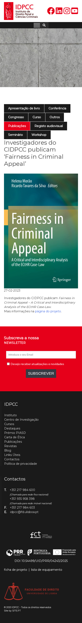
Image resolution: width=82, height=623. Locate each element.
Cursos (9, 424)
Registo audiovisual (48, 126)
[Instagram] (66, 11)
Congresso (16, 117)
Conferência (57, 108)
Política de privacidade (20, 464)
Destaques (12, 428)
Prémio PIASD (15, 433)
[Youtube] (74, 11)
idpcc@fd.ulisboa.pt (24, 512)
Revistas (10, 446)
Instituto (10, 415)
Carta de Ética (14, 437)
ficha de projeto (15, 570)
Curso (37, 117)
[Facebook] (51, 11)
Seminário (15, 135)
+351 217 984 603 (22, 507)
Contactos (11, 459)
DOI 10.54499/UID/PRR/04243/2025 (41, 561)
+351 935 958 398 (22, 499)
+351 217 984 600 (22, 490)
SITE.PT (16, 610)
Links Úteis (12, 455)
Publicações (17, 126)
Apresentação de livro (24, 108)
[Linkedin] (59, 11)
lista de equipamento (46, 570)
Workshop (39, 135)
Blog (7, 450)
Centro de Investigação (21, 419)
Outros (55, 117)
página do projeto (48, 311)
